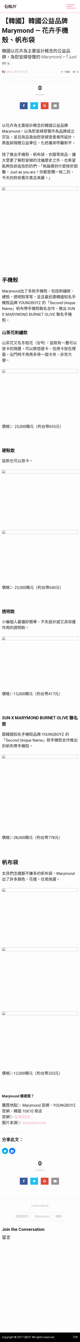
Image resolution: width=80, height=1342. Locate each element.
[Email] (55, 105)
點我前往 (22, 1117)
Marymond (42, 1216)
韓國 (59, 1216)
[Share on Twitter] (34, 105)
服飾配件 (22, 1216)
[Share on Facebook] (24, 105)
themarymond (34, 1122)
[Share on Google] (45, 105)
